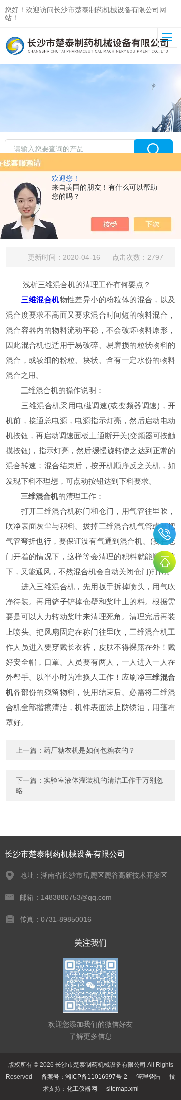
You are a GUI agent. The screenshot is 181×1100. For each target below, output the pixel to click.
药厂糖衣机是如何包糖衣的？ (89, 750)
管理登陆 (148, 1076)
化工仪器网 (82, 1088)
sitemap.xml (122, 1088)
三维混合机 (40, 299)
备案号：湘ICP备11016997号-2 (84, 1076)
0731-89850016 (164, 534)
